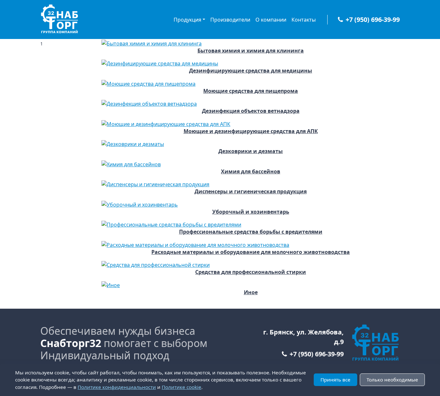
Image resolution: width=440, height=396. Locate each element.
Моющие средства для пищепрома (250, 91)
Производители (230, 19)
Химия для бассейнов (250, 171)
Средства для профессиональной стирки (250, 272)
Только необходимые (392, 379)
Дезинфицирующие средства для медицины (250, 70)
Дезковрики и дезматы (250, 151)
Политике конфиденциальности (117, 387)
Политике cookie (181, 387)
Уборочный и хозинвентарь (250, 211)
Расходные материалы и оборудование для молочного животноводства (250, 252)
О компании (270, 19)
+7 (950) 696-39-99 (373, 19)
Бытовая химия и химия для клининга (250, 50)
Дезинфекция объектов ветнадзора (251, 111)
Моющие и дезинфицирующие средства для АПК (251, 131)
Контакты (304, 19)
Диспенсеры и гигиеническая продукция (251, 191)
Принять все (335, 379)
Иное (251, 292)
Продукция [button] (187, 19)
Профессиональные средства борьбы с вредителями (250, 231)
